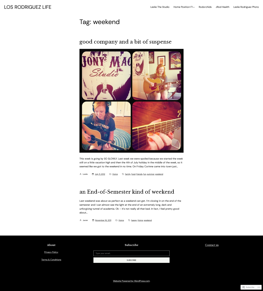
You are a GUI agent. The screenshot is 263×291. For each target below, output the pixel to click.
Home (115, 174)
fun (144, 174)
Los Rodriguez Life (27, 7)
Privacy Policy (51, 252)
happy (134, 220)
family (128, 174)
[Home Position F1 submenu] (194, 7)
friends (139, 174)
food (133, 174)
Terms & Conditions (51, 259)
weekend (159, 174)
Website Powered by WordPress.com (131, 281)
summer (150, 174)
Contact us (212, 245)
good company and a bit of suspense (125, 42)
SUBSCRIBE (131, 260)
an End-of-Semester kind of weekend (126, 192)
